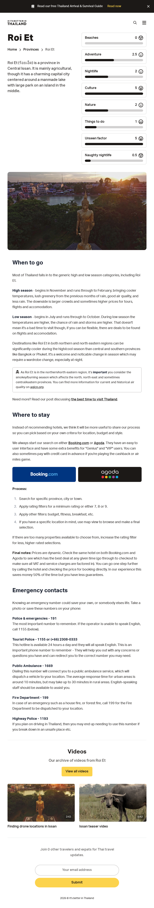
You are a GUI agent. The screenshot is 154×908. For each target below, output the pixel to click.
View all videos (77, 771)
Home (12, 49)
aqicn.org (37, 387)
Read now (114, 6)
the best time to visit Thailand (94, 399)
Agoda (99, 443)
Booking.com (78, 443)
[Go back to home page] (17, 22)
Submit (77, 882)
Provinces (31, 49)
